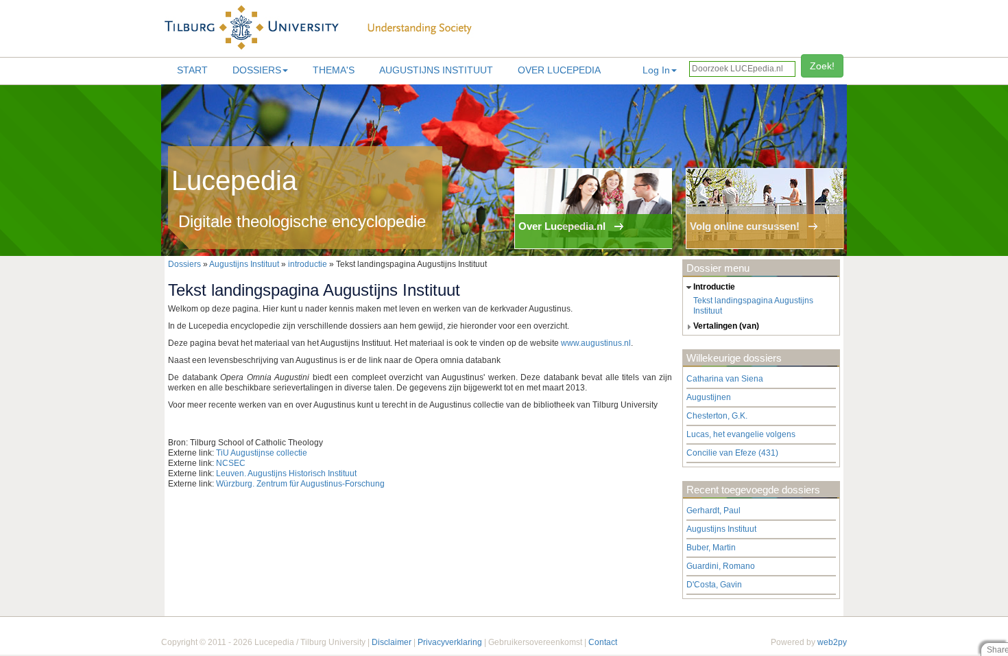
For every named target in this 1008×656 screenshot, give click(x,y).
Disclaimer (391, 642)
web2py (832, 642)
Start (192, 70)
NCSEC (230, 463)
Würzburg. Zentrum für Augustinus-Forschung (300, 484)
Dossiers (256, 70)
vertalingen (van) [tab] (726, 326)
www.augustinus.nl (596, 343)
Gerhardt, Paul (713, 510)
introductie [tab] (714, 287)
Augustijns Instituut (436, 70)
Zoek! (822, 65)
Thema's (334, 70)
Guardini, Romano (720, 566)
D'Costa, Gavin (714, 584)
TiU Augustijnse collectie (261, 453)
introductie (307, 264)
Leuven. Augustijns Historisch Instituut (286, 473)
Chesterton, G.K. (716, 416)
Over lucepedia (559, 70)
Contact (602, 642)
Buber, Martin (711, 547)
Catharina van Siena (724, 379)
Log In (656, 70)
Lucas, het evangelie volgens (740, 434)
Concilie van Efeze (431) (732, 453)
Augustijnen (708, 397)
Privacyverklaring (450, 642)
